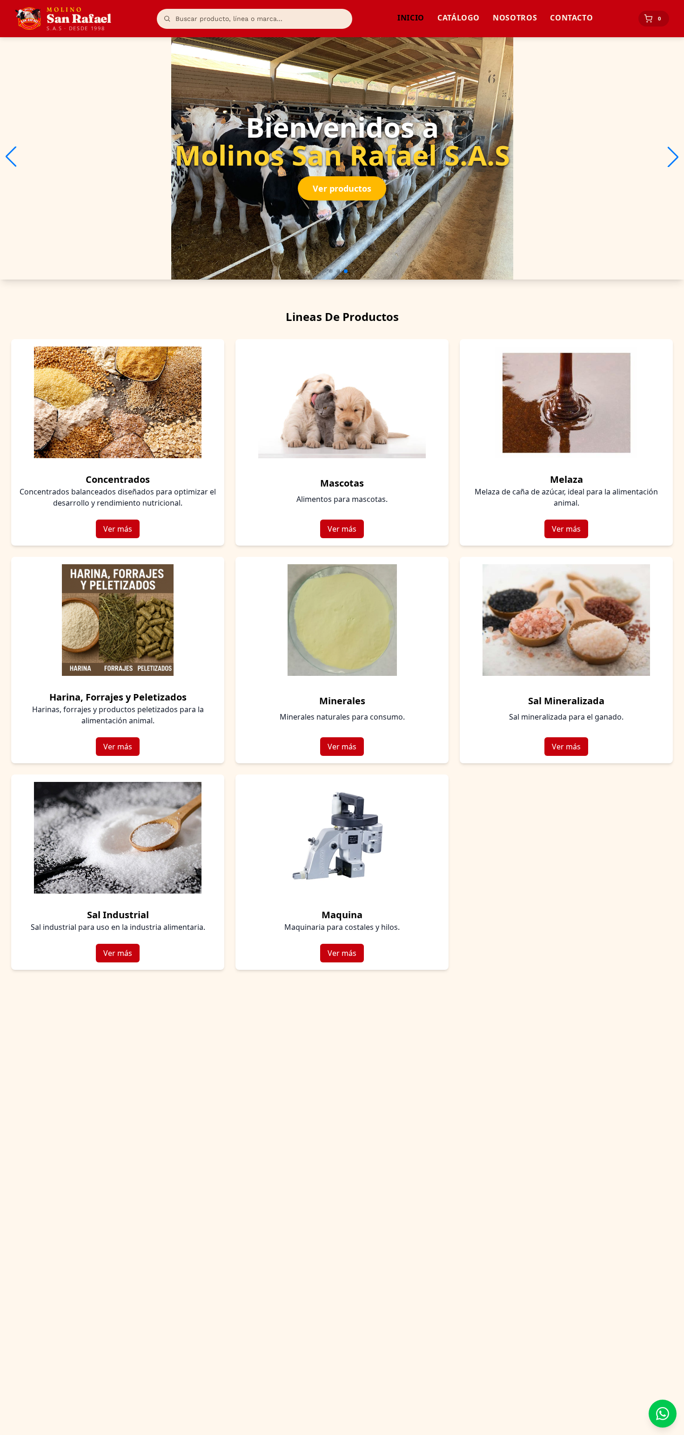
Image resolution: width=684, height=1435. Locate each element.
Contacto (571, 18)
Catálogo (458, 18)
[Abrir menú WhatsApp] (663, 1414)
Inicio (410, 18)
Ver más (117, 529)
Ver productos (342, 188)
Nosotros (515, 18)
